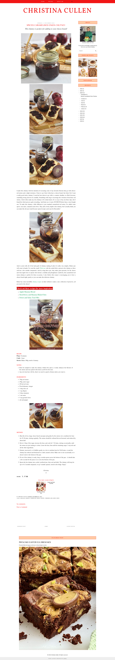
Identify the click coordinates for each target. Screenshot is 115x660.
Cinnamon (47, 498)
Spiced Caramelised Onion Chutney (89, 96)
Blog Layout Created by (57, 658)
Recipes (50, 1)
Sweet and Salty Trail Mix (51, 492)
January (83, 108)
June (82, 100)
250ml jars (42, 268)
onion (57, 498)
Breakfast (23, 498)
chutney (42, 498)
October (83, 98)
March (82, 104)
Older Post (70, 526)
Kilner (54, 498)
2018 (81, 121)
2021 (81, 115)
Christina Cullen (57, 11)
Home (43, 1)
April (82, 102)
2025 (81, 90)
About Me (60, 1)
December (83, 94)
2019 (81, 119)
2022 (81, 113)
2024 (81, 92)
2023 (81, 111)
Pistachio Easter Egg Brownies (35, 542)
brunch (28, 498)
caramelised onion (35, 498)
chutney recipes (37, 282)
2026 (81, 88)
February (83, 106)
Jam (51, 498)
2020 (81, 117)
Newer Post (22, 526)
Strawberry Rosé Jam (41, 492)
